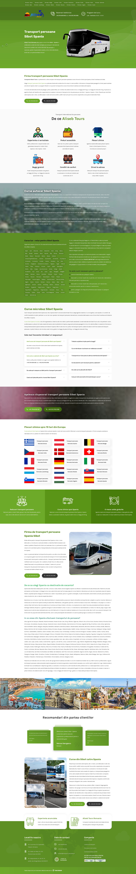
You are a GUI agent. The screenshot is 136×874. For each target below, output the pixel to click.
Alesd (41, 251)
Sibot (62, 282)
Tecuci (57, 290)
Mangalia (56, 271)
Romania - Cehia (57, 2)
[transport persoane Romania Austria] (59, 442)
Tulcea (38, 292)
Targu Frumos (41, 287)
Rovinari (43, 282)
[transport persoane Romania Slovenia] (29, 479)
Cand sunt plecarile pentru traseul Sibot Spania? (41, 377)
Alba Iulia (36, 251)
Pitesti (52, 277)
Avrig (56, 251)
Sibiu (58, 282)
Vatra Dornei (33, 295)
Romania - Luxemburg (39, 5)
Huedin (60, 269)
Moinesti (32, 274)
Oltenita (50, 274)
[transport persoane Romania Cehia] (29, 451)
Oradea (60, 274)
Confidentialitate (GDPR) (90, 851)
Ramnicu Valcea (60, 279)
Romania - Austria (38, 2)
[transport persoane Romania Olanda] (59, 470)
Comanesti (27, 261)
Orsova (27, 277)
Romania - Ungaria (81, 5)
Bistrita (46, 253)
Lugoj (50, 271)
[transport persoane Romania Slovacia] (89, 470)
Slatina (51, 284)
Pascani (32, 277)
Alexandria (46, 251)
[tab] (45, 341)
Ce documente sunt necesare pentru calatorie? (86, 362)
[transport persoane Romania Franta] (29, 461)
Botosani (61, 253)
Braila (26, 256)
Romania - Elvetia (79, 2)
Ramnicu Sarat (50, 279)
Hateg (55, 269)
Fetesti (26, 266)
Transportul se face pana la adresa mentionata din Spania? (89, 355)
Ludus (45, 271)
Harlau (50, 269)
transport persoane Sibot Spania (36, 83)
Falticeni (63, 264)
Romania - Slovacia (60, 5)
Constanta (35, 261)
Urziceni (63, 292)
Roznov (48, 282)
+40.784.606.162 (61, 15)
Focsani (43, 266)
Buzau (48, 256)
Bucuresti (37, 256)
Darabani (53, 261)
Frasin (48, 266)
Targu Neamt (28, 290)
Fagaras (52, 264)
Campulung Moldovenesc (31, 258)
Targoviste (33, 287)
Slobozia (57, 284)
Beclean (36, 253)
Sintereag (45, 284)
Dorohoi (27, 264)
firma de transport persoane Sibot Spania (46, 194)
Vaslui (26, 295)
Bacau (61, 251)
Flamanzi (37, 266)
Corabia (41, 261)
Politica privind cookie (90, 848)
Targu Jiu (49, 287)
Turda (43, 292)
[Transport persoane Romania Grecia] (29, 442)
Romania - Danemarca (68, 2)
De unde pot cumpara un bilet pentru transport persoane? (44, 370)
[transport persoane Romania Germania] (59, 461)
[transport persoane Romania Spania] (89, 479)
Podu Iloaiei (27, 279)
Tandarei (27, 287)
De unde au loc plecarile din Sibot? (82, 370)
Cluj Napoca (63, 258)
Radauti (43, 279)
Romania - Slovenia (71, 5)
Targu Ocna (36, 290)
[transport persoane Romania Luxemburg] (29, 470)
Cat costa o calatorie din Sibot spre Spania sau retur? (43, 356)
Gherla (26, 269)
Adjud (26, 251)
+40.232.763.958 (73, 15)
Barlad (30, 253)
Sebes (53, 282)
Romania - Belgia (48, 2)
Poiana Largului (36, 279)
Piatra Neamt (46, 277)
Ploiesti (58, 277)
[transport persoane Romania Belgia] (89, 442)
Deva (62, 261)
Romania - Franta (89, 2)
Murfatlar (43, 274)
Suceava (63, 284)
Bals (26, 253)
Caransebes (48, 258)
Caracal (41, 258)
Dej (58, 261)
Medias (27, 274)
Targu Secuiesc (44, 290)
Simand (34, 284)
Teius (62, 290)
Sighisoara (27, 284)
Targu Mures (55, 287)
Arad (52, 251)
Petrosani (38, 277)
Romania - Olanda (50, 5)
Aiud (31, 251)
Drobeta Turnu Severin (43, 264)
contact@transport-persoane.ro (66, 853)
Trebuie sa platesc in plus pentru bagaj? (83, 341)
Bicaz (41, 253)
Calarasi (54, 256)
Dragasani (33, 264)
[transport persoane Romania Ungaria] (59, 479)
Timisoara (27, 292)
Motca (38, 274)
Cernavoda (55, 258)
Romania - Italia (28, 5)
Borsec (55, 253)
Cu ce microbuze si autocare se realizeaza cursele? (87, 348)
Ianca (37, 271)
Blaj (51, 253)
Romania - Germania (99, 2)
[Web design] (57, 870)
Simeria (39, 284)
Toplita (33, 292)
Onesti (55, 274)
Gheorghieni (60, 266)
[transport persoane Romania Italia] (89, 461)
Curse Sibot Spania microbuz (32, 321)
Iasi (42, 271)
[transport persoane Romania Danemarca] (59, 451)
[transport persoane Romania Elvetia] (89, 451)
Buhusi (43, 256)
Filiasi (31, 266)
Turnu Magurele (50, 292)
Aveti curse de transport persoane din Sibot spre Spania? (44, 341)
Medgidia (62, 271)
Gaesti (53, 266)
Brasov (31, 256)
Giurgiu (36, 269)
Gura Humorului (43, 269)
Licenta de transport (89, 844)
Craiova (47, 261)
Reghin (26, 282)
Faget (57, 264)
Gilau (31, 269)
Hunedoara (27, 271)
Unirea (57, 292)
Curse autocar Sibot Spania (31, 431)
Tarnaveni (52, 290)
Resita (31, 282)
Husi (33, 271)
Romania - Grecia (29, 2)
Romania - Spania (91, 5)
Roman (37, 282)
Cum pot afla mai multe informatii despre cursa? (86, 377)
